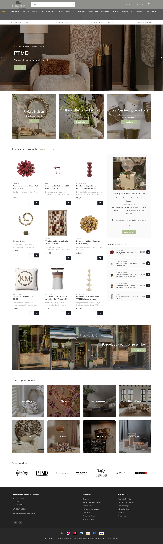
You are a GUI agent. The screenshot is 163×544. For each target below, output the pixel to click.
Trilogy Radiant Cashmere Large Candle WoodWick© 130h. (56, 299)
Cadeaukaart (136, 12)
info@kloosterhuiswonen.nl (25, 513)
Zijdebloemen (92, 12)
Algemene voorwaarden (91, 509)
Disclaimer (86, 512)
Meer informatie (138, 350)
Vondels (125, 12)
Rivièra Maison (47, 12)
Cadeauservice (88, 506)
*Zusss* (69, 12)
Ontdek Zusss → (129, 122)
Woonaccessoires (30, 12)
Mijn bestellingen (124, 506)
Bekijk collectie (47, 149)
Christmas (81, 12)
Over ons (86, 499)
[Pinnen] (95, 533)
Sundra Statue (19, 241)
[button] (1, 58)
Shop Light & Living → (25, 68)
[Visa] (101, 533)
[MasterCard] (75, 533)
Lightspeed (90, 538)
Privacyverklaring (89, 516)
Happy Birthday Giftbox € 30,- (129, 193)
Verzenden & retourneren (92, 502)
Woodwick (105, 12)
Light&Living (14, 12)
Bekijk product (129, 232)
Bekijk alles (122, 244)
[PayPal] (88, 533)
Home (4, 12)
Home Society (151, 12)
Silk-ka (60, 12)
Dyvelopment (113, 538)
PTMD (115, 12)
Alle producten (123, 516)
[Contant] (61, 533)
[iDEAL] (68, 533)
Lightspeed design (101, 538)
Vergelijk (121, 512)
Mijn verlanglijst (123, 509)
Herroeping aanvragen (126, 502)
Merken (81, 17)
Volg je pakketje (88, 519)
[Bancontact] (81, 533)
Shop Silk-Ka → (81, 122)
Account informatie (124, 499)
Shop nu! (34, 121)
